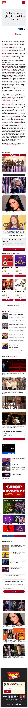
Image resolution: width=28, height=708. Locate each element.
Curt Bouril (5, 50)
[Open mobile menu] (26, 2)
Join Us (20, 699)
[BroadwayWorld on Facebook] (9, 696)
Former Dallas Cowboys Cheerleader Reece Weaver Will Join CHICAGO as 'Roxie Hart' (13, 626)
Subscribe (14, 439)
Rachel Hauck (5, 96)
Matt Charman (19, 43)
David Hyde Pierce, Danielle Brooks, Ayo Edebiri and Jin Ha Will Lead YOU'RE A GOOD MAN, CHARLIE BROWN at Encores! (14, 641)
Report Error (21, 701)
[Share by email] (24, 29)
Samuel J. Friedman (14, 116)
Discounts (20, 535)
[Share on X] (21, 29)
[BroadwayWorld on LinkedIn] (15, 696)
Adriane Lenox (9, 55)
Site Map (16, 700)
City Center (16, 119)
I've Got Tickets (7, 275)
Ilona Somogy (21, 96)
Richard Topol (5, 58)
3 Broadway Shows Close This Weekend (12, 612)
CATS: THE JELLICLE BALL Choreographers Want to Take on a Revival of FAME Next (17, 346)
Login (20, 2)
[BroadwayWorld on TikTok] (18, 696)
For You (8, 152)
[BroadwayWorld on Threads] (21, 696)
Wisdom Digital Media (17, 703)
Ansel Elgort (22, 50)
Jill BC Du (9, 99)
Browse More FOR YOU (16, 235)
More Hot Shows (8, 535)
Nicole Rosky (14, 356)
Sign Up (7, 691)
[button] (23, 2)
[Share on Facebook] (19, 29)
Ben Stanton (15, 97)
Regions (12, 700)
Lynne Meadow (6, 104)
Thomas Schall (6, 100)
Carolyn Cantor (12, 44)
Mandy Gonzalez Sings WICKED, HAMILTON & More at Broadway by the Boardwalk (18, 469)
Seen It (7, 273)
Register (16, 2)
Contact (16, 699)
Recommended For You (7, 541)
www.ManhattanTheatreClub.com (11, 145)
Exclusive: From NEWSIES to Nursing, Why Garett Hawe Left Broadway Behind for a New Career (13, 658)
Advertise (8, 699)
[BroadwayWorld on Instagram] (12, 696)
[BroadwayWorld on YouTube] (24, 696)
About (12, 699)
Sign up (14, 591)
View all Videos (5, 478)
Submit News (6, 700)
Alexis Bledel (13, 49)
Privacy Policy (17, 704)
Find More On (13, 305)
